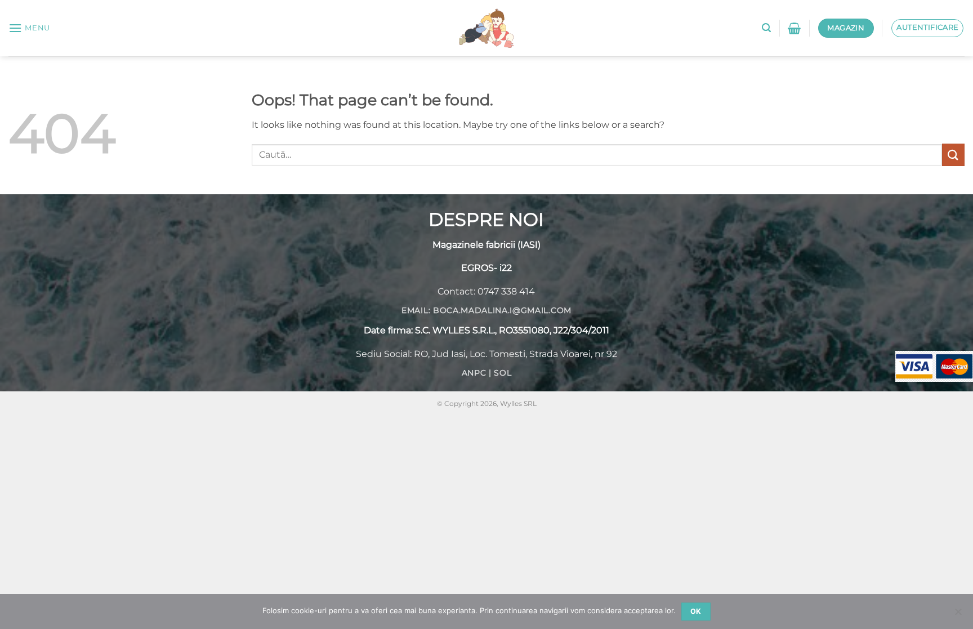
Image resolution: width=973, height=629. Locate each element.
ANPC (474, 372)
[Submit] (953, 155)
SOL (502, 372)
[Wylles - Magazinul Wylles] (486, 28)
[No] (958, 615)
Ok (696, 611)
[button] (29, 28)
